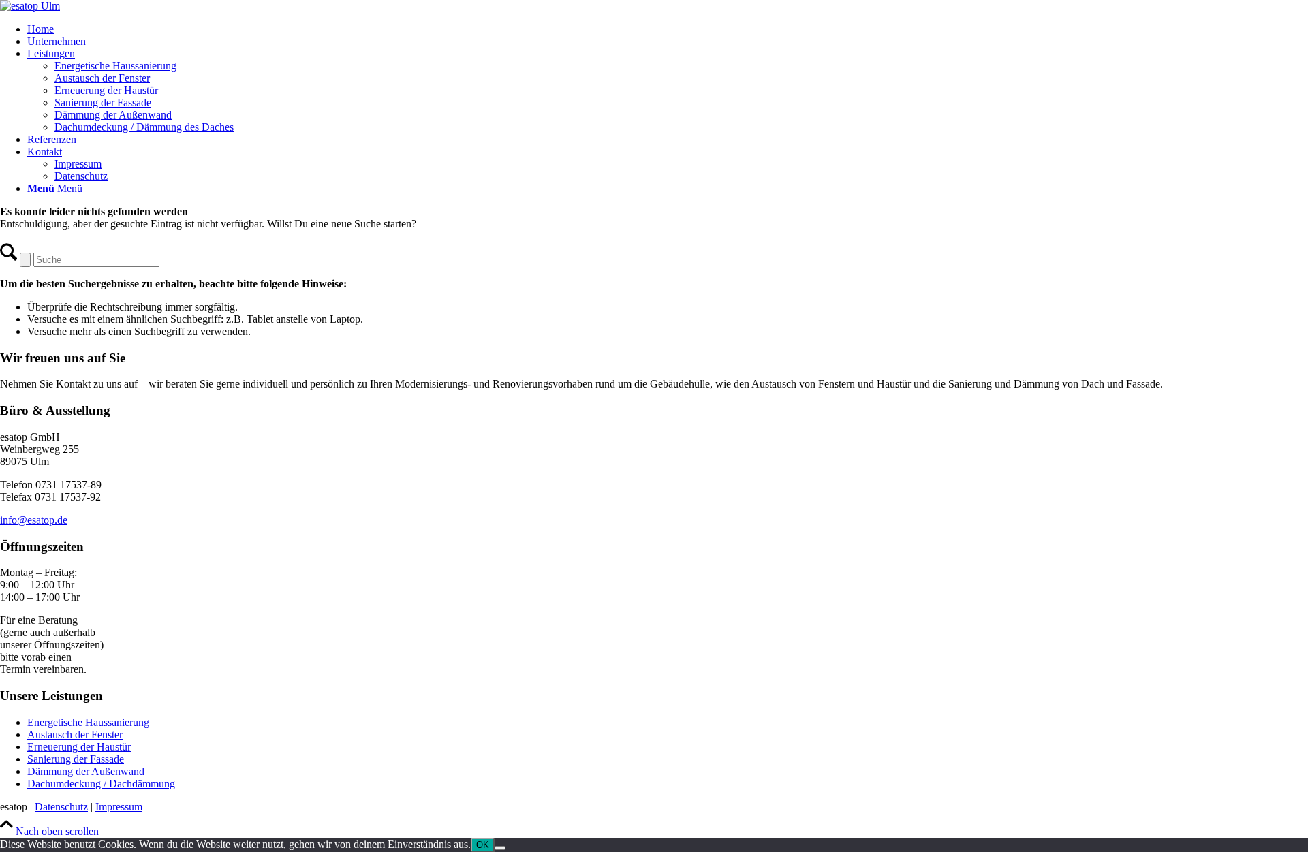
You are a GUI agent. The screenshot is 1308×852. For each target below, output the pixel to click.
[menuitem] (667, 29)
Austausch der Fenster (75, 734)
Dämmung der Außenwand (85, 771)
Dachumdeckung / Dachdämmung (101, 783)
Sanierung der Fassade (75, 759)
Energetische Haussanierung (88, 722)
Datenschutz (61, 806)
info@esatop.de (33, 520)
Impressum (118, 806)
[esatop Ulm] (30, 6)
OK (482, 845)
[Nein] (500, 848)
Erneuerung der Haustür (79, 747)
